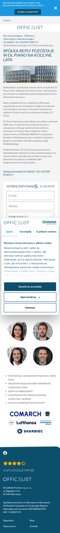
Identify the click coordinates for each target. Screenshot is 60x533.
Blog (32, 520)
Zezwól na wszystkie (30, 286)
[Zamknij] (55, 8)
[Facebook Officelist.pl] (5, 453)
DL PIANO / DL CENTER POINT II (20, 42)
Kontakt (34, 526)
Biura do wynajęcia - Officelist (18, 35)
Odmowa (30, 307)
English (6, 20)
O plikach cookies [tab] (46, 231)
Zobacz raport (27, 11)
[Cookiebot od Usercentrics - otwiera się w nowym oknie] (42, 223)
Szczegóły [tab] (25, 231)
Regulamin (8, 520)
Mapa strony (9, 526)
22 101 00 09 (47, 186)
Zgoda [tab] (9, 231)
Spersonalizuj (28, 297)
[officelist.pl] (17, 479)
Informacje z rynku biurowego (18, 39)
